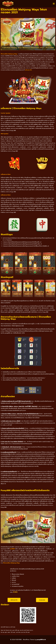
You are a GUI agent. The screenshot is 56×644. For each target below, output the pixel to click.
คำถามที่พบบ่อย (8, 396)
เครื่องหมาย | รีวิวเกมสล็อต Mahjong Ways (21, 108)
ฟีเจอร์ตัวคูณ (7, 234)
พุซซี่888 (12, 549)
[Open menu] (53, 3)
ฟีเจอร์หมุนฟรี (7, 277)
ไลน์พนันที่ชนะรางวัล (10, 368)
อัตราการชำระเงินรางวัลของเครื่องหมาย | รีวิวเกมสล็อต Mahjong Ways (26, 318)
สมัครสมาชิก (28, 70)
